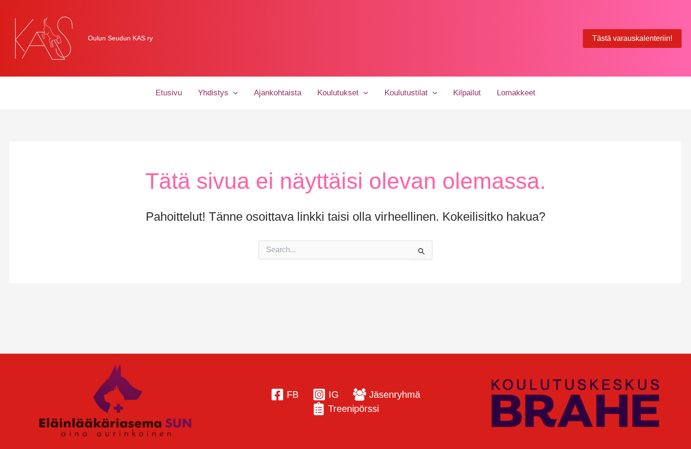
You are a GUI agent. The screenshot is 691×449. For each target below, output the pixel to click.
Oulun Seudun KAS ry (120, 38)
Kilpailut (467, 92)
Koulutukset (338, 92)
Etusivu (169, 92)
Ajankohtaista (277, 92)
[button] (632, 38)
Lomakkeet (516, 92)
